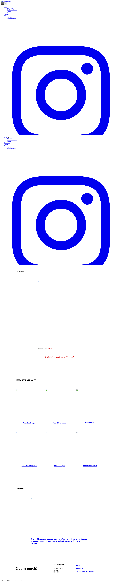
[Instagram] (61, 134)
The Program (10, 8)
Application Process (12, 10)
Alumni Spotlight (11, 18)
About (5, 7)
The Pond (6, 14)
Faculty (9, 11)
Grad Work (7, 12)
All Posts (9, 17)
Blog (5, 15)
